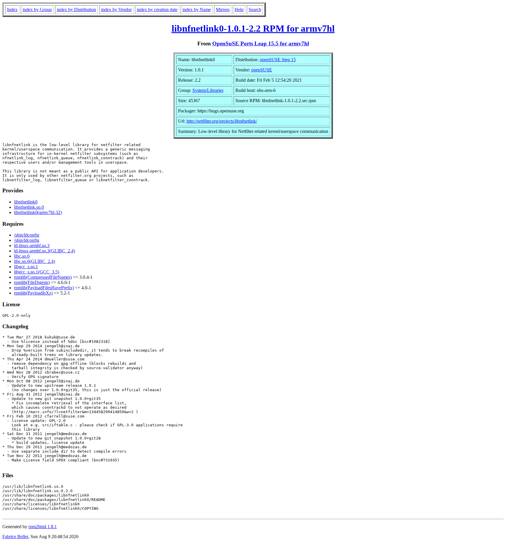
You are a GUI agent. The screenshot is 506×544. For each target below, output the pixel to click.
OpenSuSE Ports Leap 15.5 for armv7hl (260, 43)
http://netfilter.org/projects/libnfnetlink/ (222, 121)
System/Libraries (207, 90)
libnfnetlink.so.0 (29, 207)
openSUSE (261, 69)
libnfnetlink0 (25, 201)
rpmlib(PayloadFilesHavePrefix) (44, 287)
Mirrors (223, 9)
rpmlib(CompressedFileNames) (43, 277)
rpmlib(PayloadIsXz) (33, 292)
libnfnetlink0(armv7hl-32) (38, 212)
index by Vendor (116, 9)
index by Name (196, 9)
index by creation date (157, 9)
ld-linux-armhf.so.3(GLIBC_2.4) (44, 250)
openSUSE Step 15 (278, 59)
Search (255, 9)
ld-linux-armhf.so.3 (31, 245)
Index (12, 9)
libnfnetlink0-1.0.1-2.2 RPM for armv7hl (253, 28)
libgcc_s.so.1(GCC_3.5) (36, 271)
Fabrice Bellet (15, 536)
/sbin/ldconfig (26, 234)
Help (239, 9)
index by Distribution (76, 9)
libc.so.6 (22, 256)
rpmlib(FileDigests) (32, 282)
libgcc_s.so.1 (26, 266)
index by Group (37, 9)
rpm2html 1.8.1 (42, 526)
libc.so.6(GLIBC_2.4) (34, 261)
